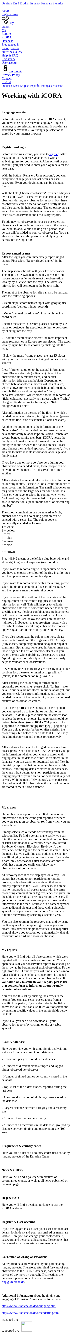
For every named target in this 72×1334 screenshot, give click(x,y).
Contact (6, 78)
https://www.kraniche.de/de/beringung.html (29, 1306)
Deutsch (7, 3)
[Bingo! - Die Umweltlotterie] (26, 1330)
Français (46, 3)
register (53, 154)
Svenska (58, 3)
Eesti (16, 3)
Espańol (35, 3)
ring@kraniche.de (13, 1282)
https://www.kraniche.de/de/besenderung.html (30, 1313)
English (24, 3)
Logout (6, 82)
